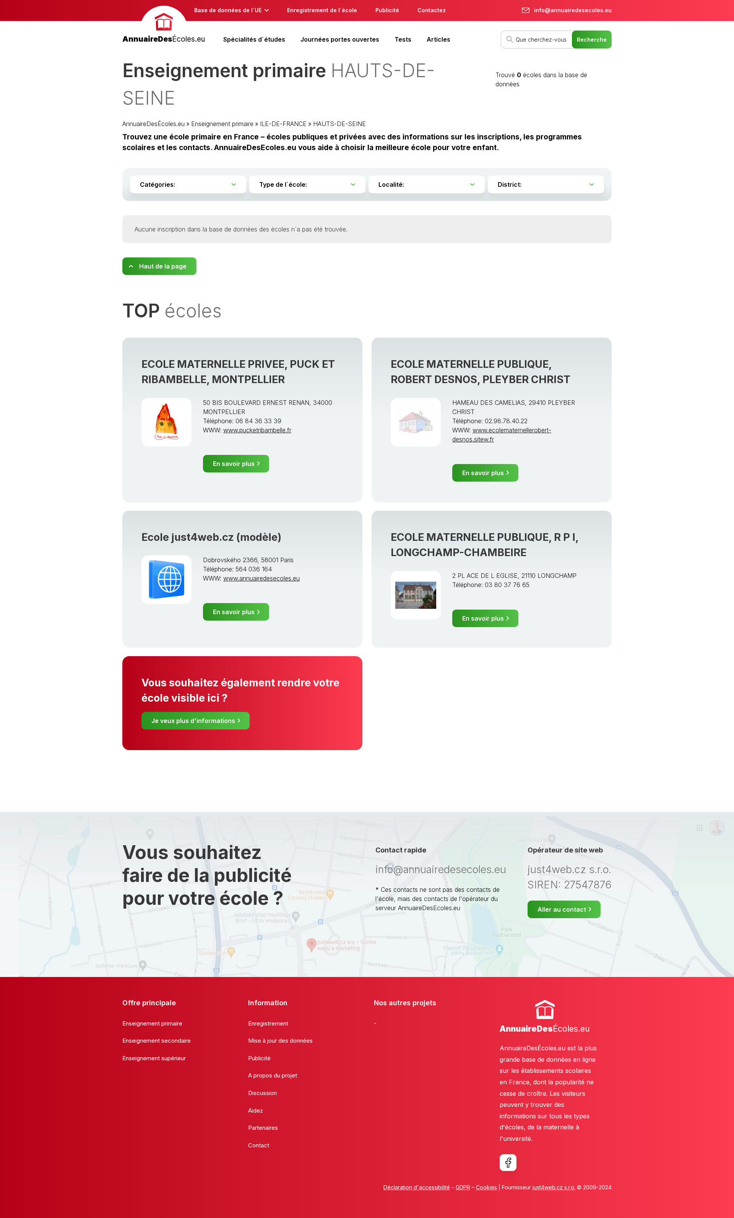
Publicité (387, 10)
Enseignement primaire (222, 124)
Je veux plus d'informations (193, 721)
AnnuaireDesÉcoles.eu (153, 124)
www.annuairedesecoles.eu (261, 578)
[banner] (163, 25)
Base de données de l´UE (227, 10)
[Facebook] (508, 1162)
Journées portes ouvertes (339, 39)
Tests (403, 39)
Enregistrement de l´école (322, 10)
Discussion (262, 1093)
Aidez (255, 1110)
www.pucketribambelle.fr (257, 430)
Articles (438, 39)
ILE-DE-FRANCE (283, 124)
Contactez (431, 10)
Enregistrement (268, 1023)
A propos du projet (272, 1075)
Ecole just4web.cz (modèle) (211, 537)
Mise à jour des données (280, 1040)
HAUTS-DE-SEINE (339, 124)
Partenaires (263, 1127)
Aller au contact (562, 909)
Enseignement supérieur (154, 1058)
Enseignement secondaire (156, 1040)
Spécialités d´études (254, 39)
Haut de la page (163, 266)
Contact (258, 1145)
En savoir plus (234, 463)
